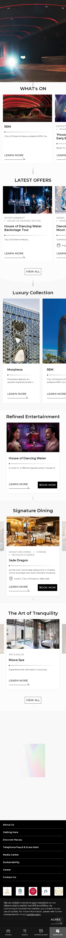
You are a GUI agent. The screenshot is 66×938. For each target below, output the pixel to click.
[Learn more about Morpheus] (21, 350)
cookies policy (33, 914)
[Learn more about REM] (27, 129)
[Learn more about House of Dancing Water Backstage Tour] (27, 223)
